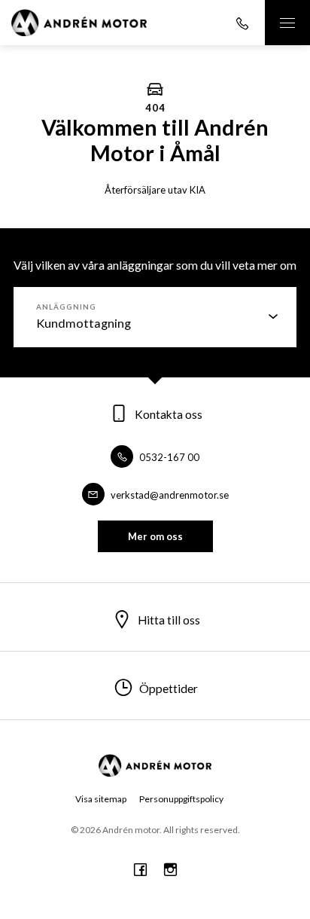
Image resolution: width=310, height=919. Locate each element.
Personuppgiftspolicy (181, 799)
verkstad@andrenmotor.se (168, 495)
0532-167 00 (168, 457)
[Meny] (287, 22)
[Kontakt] (242, 22)
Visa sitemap (100, 799)
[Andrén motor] (79, 22)
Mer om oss (155, 536)
